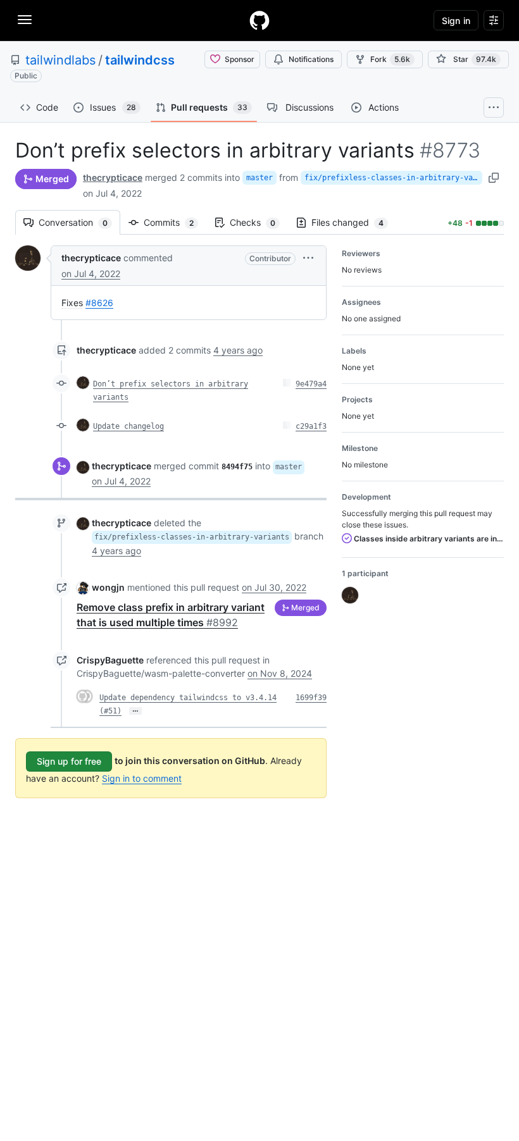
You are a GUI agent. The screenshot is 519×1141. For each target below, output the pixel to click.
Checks (259, 222)
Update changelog (128, 426)
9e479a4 (311, 383)
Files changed (353, 222)
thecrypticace (112, 177)
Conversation (79, 222)
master (259, 177)
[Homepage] (259, 20)
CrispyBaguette (110, 660)
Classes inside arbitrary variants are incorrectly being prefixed (428, 538)
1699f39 (311, 697)
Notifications (311, 59)
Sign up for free (69, 761)
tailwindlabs (60, 60)
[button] (308, 257)
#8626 (99, 302)
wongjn (108, 587)
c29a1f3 (311, 426)
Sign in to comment (142, 778)
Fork (390, 59)
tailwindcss (140, 60)
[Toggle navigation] (24, 19)
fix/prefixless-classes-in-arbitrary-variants (393, 177)
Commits (175, 222)
